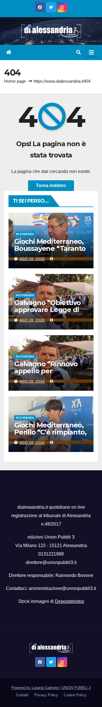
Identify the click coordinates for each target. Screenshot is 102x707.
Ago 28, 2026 (32, 259)
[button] (78, 52)
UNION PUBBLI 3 (76, 688)
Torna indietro (51, 185)
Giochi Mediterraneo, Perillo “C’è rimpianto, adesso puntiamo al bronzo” (50, 435)
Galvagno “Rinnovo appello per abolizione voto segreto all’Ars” (46, 374)
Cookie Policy (75, 695)
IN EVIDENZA (25, 234)
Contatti (22, 695)
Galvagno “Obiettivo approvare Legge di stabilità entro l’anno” (50, 309)
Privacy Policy (46, 695)
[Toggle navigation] (91, 52)
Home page (15, 81)
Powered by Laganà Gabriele (35, 688)
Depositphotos (69, 601)
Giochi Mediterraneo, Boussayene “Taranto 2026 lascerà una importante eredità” (50, 252)
